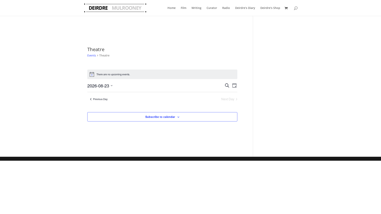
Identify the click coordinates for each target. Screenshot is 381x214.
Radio (226, 8)
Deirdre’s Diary (245, 8)
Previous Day (100, 99)
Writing (196, 8)
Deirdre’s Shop (270, 8)
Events (91, 55)
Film (183, 8)
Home (171, 8)
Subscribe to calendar (160, 117)
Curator (212, 8)
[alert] (162, 74)
